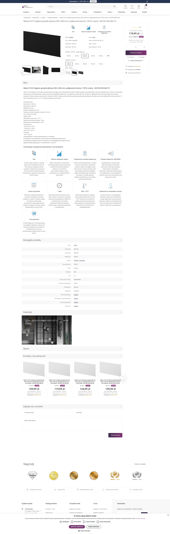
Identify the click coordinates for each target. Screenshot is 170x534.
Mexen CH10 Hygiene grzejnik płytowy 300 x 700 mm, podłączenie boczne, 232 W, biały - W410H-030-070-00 (110, 381)
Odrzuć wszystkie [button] (93, 526)
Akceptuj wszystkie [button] (77, 526)
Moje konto (49, 512)
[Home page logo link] (30, 6)
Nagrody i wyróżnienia (100, 509)
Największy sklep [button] (137, 489)
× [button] (168, 515)
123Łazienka (26, 17)
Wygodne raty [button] (61, 489)
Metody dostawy (98, 512)
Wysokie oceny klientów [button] (112, 489)
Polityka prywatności (76, 512)
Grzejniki (43, 17)
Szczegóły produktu (32, 240)
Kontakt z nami (50, 509)
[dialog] (85, 523)
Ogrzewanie (35, 17)
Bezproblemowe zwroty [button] (86, 489)
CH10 (93, 37)
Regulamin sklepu (75, 509)
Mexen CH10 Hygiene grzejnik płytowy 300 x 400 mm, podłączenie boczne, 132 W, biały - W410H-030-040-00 (34, 381)
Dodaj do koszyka (135, 53)
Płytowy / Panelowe (79, 260)
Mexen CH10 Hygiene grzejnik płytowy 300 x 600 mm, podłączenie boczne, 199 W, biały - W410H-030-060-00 (85, 381)
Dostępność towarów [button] (36, 489)
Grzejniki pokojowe (52, 17)
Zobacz (93, 1)
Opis (25, 82)
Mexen (71, 37)
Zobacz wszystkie (140, 464)
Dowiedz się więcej (140, 518)
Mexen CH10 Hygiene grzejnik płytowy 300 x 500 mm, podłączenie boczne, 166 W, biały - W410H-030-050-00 (59, 381)
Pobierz (76, 294)
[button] (145, 6)
